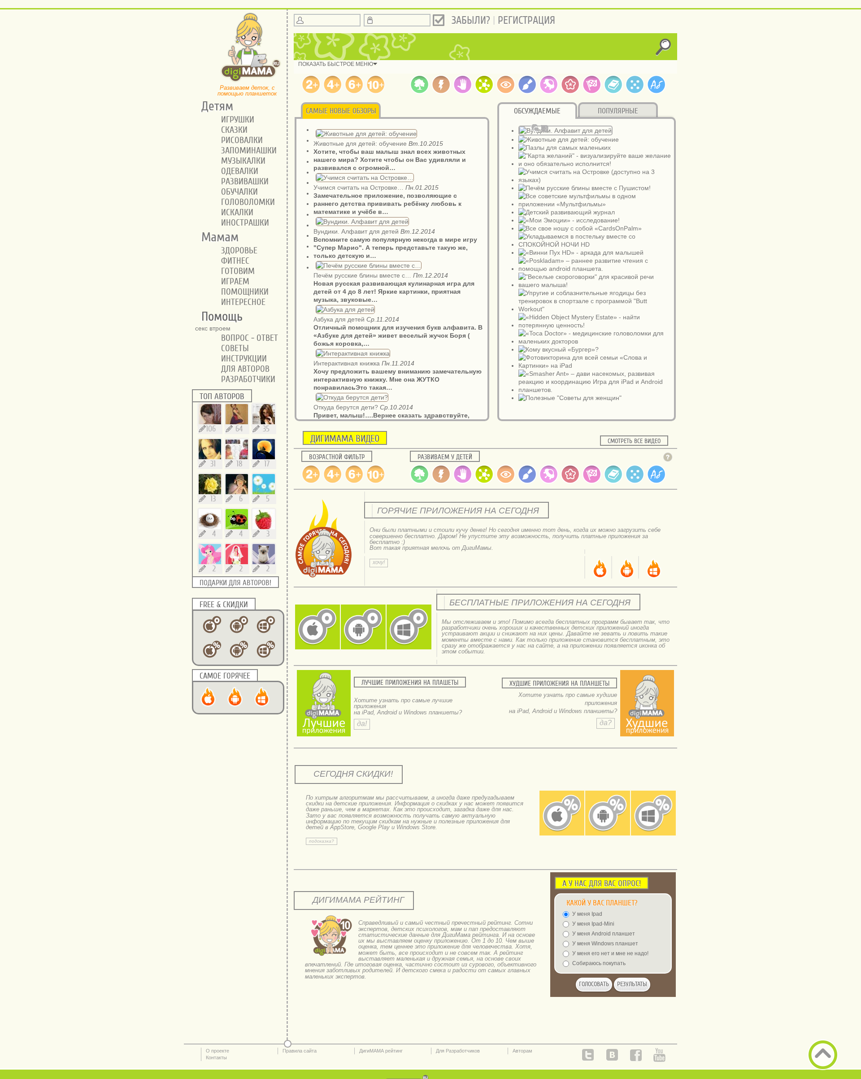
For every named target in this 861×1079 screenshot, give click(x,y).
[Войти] (438, 20)
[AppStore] (599, 577)
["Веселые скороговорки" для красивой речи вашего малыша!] (594, 284)
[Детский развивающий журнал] (566, 212)
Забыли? (471, 20)
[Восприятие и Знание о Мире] (420, 92)
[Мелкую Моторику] (463, 92)
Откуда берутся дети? (345, 407)
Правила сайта (300, 1050)
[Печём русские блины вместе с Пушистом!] (584, 187)
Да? (606, 723)
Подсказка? (321, 841)
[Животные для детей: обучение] (568, 139)
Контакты (216, 1057)
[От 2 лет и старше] (311, 92)
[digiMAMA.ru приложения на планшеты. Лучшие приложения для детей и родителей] (251, 81)
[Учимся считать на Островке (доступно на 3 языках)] (594, 179)
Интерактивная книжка (346, 363)
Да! (362, 723)
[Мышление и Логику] (484, 92)
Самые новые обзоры (341, 111)
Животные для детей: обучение (360, 143)
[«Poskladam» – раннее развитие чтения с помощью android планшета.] (594, 268)
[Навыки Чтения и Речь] (613, 92)
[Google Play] (626, 577)
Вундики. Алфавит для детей (356, 231)
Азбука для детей (339, 319)
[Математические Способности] (635, 92)
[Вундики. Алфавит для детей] (565, 130)
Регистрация (526, 20)
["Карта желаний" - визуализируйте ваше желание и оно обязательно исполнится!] (594, 163)
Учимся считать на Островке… (358, 187)
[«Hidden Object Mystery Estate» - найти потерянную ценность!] (594, 325)
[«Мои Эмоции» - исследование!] (569, 220)
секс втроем (212, 328)
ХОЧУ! (379, 562)
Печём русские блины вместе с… (362, 275)
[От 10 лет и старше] (376, 92)
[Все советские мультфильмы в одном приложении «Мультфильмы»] (594, 204)
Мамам (217, 237)
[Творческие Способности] (527, 92)
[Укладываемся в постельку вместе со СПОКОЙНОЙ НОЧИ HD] (594, 244)
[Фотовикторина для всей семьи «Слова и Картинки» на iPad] (594, 365)
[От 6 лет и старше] (354, 92)
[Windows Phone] (653, 577)
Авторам (522, 1050)
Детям (214, 106)
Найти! (317, 642)
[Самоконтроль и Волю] (570, 92)
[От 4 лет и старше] (333, 92)
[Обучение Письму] (656, 92)
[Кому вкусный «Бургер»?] (558, 349)
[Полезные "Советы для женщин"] (570, 397)
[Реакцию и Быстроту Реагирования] (592, 92)
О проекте (217, 1050)
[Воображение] (549, 92)
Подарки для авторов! (235, 583)
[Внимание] (506, 92)
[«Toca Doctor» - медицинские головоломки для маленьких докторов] (594, 341)
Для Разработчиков (458, 1050)
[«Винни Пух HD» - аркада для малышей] (581, 252)
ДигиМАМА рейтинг (381, 1050)
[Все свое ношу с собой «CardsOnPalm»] (580, 228)
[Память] (441, 92)
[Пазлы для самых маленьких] (564, 147)
